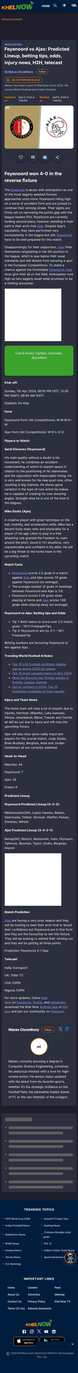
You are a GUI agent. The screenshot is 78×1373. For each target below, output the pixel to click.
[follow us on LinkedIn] (53, 1331)
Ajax (40, 226)
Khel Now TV (63, 1301)
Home (11, 1287)
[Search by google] (55, 6)
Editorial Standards (39, 1308)
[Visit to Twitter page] (60, 1029)
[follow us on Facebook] (24, 1331)
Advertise (34, 1294)
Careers (33, 1287)
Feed (58, 1287)
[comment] (32, 157)
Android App (49, 1007)
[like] (20, 157)
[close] (72, 1344)
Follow (42, 71)
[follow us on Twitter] (39, 1331)
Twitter (37, 1002)
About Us (13, 1294)
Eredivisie (18, 190)
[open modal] (70, 1257)
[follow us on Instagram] (32, 1331)
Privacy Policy (36, 1301)
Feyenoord (64, 235)
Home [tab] (46, 6)
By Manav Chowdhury (19, 71)
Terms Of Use (16, 1308)
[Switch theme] (64, 6)
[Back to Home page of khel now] (18, 6)
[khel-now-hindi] (74, 6)
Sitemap (60, 1294)
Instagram (57, 1002)
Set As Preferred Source (26, 79)
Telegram (57, 1011)
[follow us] (45, 157)
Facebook (24, 1002)
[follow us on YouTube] (46, 1331)
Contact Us (15, 1301)
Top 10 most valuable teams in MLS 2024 (42, 673)
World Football (14, 44)
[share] (57, 157)
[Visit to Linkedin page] (67, 1030)
